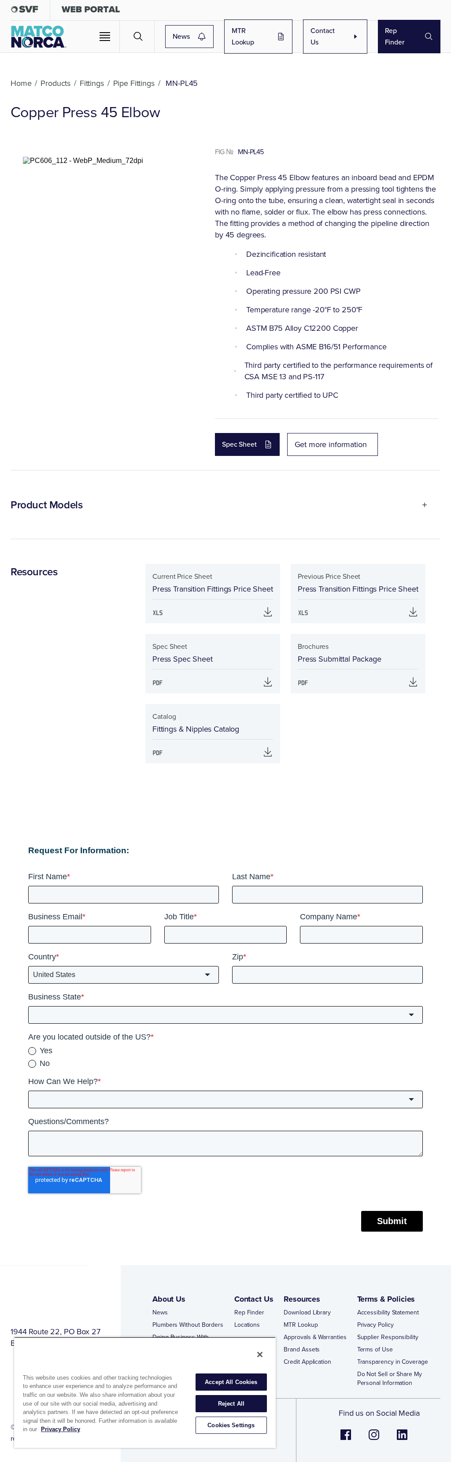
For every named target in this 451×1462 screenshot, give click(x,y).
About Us (168, 1299)
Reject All (231, 1403)
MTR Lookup (243, 36)
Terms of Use (375, 1349)
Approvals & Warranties (315, 1337)
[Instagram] (374, 1439)
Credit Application (307, 1362)
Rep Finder (394, 36)
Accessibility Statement (388, 1312)
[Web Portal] (90, 11)
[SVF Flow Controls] (25, 11)
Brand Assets (302, 1349)
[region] (145, 1392)
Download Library (307, 1312)
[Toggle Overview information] (421, 504)
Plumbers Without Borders (187, 1325)
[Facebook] (346, 1439)
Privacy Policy (375, 1325)
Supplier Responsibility (387, 1337)
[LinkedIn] (402, 1439)
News (181, 36)
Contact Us (323, 36)
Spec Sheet (239, 444)
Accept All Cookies (231, 1382)
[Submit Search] (138, 36)
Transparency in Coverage (392, 1362)
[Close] (260, 1354)
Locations (247, 1325)
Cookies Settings (231, 1425)
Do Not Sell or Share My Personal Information (389, 1379)
